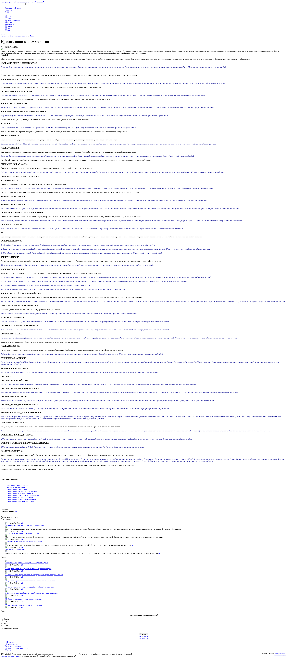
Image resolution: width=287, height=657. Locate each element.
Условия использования (10, 656)
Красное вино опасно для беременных (21, 499)
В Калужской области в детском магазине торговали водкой (28, 569)
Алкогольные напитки (18, 36)
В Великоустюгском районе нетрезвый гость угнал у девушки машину (32, 593)
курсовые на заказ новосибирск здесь (280, 654)
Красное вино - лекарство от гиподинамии (23, 495)
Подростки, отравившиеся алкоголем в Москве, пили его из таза (30, 581)
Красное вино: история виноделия (20, 497)
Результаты (143, 636)
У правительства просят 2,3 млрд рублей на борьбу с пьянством (29, 587)
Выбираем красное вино (16, 487)
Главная (4, 36)
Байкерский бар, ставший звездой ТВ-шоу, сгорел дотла (26, 563)
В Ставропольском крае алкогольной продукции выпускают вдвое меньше (34, 575)
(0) (15, 511)
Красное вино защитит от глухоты (20, 493)
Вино (3, 34)
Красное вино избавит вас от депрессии (22, 491)
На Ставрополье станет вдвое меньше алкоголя (23, 599)
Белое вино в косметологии (17, 485)
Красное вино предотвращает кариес (21, 501)
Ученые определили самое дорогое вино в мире (23, 605)
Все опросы (143, 638)
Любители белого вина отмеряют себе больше (23, 533)
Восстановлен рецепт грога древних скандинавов (24, 525)
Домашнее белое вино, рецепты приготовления (23, 541)
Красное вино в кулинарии (17, 489)
